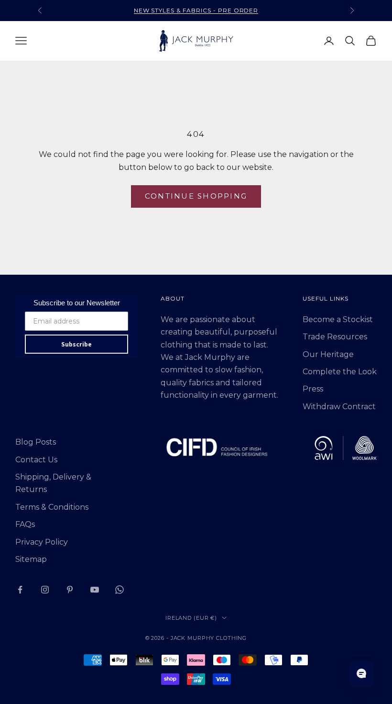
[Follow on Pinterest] (70, 589)
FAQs (25, 524)
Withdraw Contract (339, 406)
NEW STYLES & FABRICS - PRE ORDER (196, 10)
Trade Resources (335, 336)
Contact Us (36, 459)
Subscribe (76, 344)
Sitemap (31, 559)
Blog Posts (35, 442)
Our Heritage (328, 354)
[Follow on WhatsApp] (119, 589)
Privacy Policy (41, 542)
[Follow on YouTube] (94, 589)
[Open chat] (361, 673)
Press (313, 388)
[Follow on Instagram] (45, 589)
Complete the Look (340, 371)
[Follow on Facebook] (20, 589)
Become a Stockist (338, 319)
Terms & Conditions (51, 507)
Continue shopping (196, 196)
